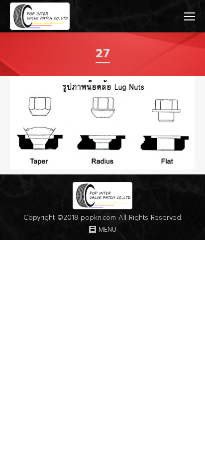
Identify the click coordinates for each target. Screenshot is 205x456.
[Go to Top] (189, 440)
